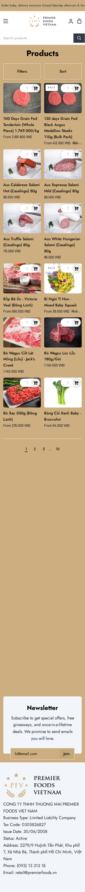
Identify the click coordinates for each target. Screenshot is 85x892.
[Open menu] (4, 21)
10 (58, 448)
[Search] (79, 38)
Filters (22, 71)
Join (67, 753)
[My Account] (69, 21)
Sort (63, 71)
